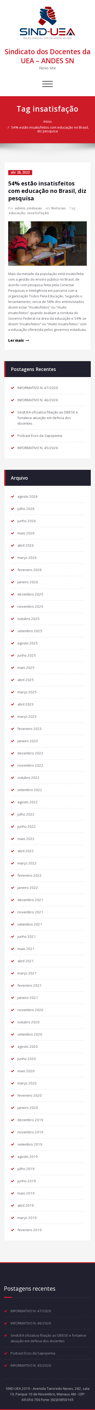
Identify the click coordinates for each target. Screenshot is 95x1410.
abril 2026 (25, 545)
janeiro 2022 (27, 887)
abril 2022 (25, 850)
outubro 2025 (28, 618)
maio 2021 (26, 948)
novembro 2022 (30, 765)
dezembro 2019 (30, 1119)
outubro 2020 (28, 1022)
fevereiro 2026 (29, 569)
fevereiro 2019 (29, 1229)
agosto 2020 (27, 1046)
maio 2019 (26, 1193)
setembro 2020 (29, 1034)
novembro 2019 (30, 1132)
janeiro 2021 (27, 997)
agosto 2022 (27, 802)
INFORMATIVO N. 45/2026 (37, 447)
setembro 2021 (29, 924)
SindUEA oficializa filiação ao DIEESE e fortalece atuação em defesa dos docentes (47, 418)
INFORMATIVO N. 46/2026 (37, 400)
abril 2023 (25, 704)
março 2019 (27, 1217)
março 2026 (27, 557)
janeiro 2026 (27, 582)
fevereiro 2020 (29, 1095)
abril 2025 (25, 679)
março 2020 (27, 1083)
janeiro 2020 (27, 1107)
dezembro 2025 (30, 594)
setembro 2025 (29, 630)
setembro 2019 (29, 1144)
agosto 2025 (27, 643)
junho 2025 (26, 655)
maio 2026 (26, 533)
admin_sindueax (28, 208)
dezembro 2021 (30, 899)
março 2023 (27, 716)
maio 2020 (26, 1071)
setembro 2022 (29, 789)
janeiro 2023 (27, 740)
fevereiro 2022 (29, 875)
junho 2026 (26, 520)
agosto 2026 (27, 496)
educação (17, 213)
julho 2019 (26, 1168)
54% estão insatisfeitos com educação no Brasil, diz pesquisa (50, 129)
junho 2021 (26, 936)
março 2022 (27, 863)
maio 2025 (26, 667)
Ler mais (16, 340)
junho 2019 (26, 1181)
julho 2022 (26, 814)
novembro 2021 (30, 912)
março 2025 (27, 692)
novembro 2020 (30, 1009)
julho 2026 (26, 508)
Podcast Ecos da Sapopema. (40, 435)
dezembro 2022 (30, 753)
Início (48, 121)
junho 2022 (26, 826)
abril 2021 (25, 961)
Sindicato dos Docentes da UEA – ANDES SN (48, 56)
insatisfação (38, 213)
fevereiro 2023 (29, 728)
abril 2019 (25, 1205)
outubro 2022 (28, 777)
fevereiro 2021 (29, 985)
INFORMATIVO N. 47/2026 (37, 387)
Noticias (58, 208)
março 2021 (27, 973)
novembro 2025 (30, 606)
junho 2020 (26, 1058)
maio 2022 (26, 838)
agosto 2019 (27, 1156)
